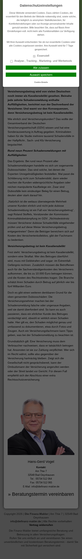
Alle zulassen (41, 68)
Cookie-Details (41, 82)
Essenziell (42, 55)
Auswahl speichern (41, 75)
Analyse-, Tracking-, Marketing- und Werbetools (43, 60)
